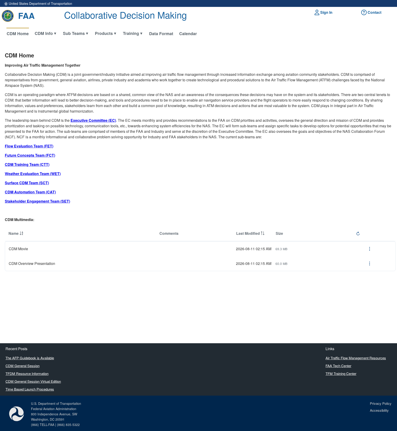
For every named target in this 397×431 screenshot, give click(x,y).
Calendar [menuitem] (188, 34)
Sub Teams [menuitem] (74, 33)
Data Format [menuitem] (161, 34)
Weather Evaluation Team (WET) (33, 173)
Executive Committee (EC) (93, 120)
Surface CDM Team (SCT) (27, 182)
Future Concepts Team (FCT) (30, 155)
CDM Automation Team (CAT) (30, 192)
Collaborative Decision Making (125, 14)
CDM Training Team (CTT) (27, 164)
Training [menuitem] (131, 33)
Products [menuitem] (104, 33)
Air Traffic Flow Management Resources (356, 357)
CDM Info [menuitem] (44, 33)
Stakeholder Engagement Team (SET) (37, 201)
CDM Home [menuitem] (18, 34)
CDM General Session (23, 365)
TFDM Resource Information (27, 373)
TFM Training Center (341, 373)
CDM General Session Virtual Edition (33, 381)
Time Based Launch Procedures (30, 389)
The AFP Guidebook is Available (30, 357)
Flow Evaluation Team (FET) (29, 146)
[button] (324, 12)
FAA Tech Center (338, 365)
